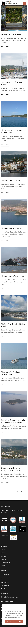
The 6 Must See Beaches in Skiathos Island (11, 373)
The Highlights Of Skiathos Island (13, 276)
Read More (5, 47)
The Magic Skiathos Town (10, 180)
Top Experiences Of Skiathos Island (11, 83)
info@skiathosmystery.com (10, 597)
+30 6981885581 (7, 601)
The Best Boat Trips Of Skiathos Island (13, 325)
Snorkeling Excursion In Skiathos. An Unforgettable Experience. (13, 421)
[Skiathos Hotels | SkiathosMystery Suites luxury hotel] (9, 2)
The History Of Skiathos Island (12, 228)
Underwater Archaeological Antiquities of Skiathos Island (12, 469)
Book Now (24, 3)
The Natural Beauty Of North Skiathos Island (12, 131)
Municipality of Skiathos (8, 510)
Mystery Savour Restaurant (11, 34)
